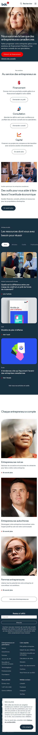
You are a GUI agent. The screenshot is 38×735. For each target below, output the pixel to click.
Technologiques (6, 667)
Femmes (4, 655)
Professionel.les (6, 671)
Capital (19, 139)
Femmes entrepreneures (12, 579)
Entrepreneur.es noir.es (12, 462)
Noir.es (4, 648)
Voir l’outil (6, 335)
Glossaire (22, 662)
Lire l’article (7, 294)
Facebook (23, 687)
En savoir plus (8, 473)
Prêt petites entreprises (27, 646)
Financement (19, 87)
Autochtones (6, 652)
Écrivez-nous (6, 683)
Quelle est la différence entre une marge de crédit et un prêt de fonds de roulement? (16, 286)
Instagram (23, 690)
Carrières (22, 669)
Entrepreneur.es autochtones (15, 520)
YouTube (22, 694)
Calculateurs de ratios (26, 658)
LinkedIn (22, 683)
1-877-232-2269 (6, 687)
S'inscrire (19, 622)
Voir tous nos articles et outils (19, 386)
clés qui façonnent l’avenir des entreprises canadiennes (17, 372)
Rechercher (27, 4)
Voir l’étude (7, 378)
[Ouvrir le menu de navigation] (35, 3)
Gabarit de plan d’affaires (27, 650)
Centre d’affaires (7, 690)
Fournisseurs (5, 674)
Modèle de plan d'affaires (12, 330)
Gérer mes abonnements (27, 665)
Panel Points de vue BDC (27, 672)
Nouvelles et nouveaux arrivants (7, 663)
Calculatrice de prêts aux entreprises (27, 654)
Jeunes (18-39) (6, 659)
